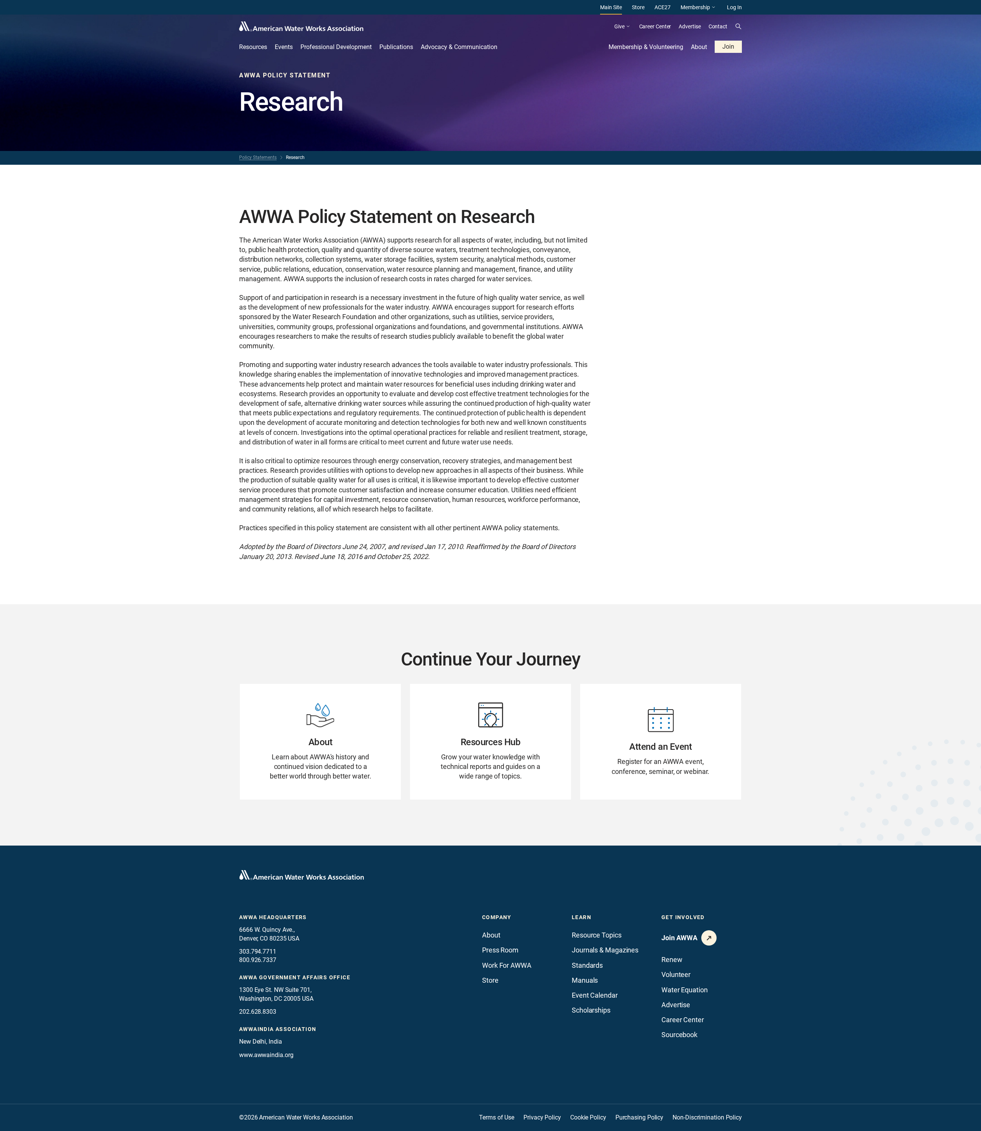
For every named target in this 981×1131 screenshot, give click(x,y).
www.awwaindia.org (266, 1055)
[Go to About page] (320, 742)
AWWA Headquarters (273, 917)
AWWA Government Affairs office (294, 977)
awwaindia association (277, 1029)
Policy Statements (258, 157)
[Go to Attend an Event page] (660, 742)
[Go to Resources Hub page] (490, 742)
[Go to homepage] (301, 875)
